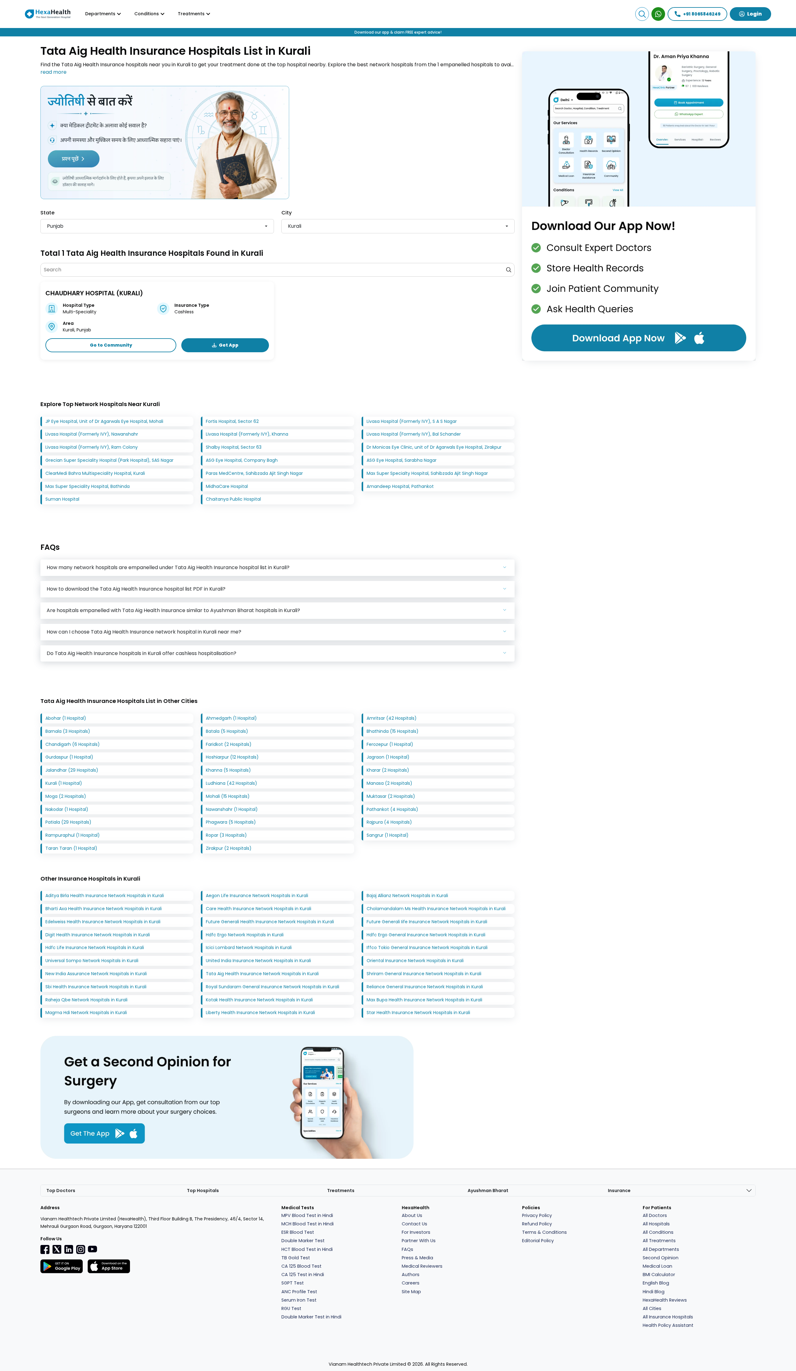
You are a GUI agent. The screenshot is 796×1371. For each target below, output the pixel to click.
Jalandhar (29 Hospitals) (71, 770)
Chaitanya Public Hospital (233, 499)
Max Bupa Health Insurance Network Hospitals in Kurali (424, 1000)
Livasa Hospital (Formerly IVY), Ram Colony (91, 447)
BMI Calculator (659, 1274)
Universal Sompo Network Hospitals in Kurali (91, 960)
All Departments (661, 1249)
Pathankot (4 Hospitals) (392, 809)
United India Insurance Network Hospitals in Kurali (258, 960)
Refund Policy (537, 1224)
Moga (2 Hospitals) (65, 796)
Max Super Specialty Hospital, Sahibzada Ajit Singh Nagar (427, 473)
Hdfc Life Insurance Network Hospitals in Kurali (94, 947)
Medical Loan (657, 1266)
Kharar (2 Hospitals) (388, 770)
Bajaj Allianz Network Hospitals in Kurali (407, 895)
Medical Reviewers (422, 1266)
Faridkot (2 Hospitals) (229, 744)
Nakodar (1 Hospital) (66, 809)
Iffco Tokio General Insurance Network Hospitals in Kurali (427, 947)
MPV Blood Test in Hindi (307, 1215)
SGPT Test (292, 1283)
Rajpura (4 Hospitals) (389, 822)
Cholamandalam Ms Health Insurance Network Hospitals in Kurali (436, 908)
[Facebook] (45, 1249)
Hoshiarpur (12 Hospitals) (232, 757)
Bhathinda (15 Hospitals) (393, 731)
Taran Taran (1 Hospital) (71, 848)
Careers (410, 1283)
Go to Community (111, 345)
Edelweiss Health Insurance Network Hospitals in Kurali (102, 922)
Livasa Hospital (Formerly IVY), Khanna (247, 434)
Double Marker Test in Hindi (311, 1317)
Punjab (55, 226)
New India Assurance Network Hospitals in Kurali (96, 974)
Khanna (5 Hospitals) (228, 770)
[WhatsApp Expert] (658, 14)
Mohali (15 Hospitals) (228, 796)
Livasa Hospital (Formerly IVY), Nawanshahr (91, 434)
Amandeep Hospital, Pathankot (400, 486)
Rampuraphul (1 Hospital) (72, 835)
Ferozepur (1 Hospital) (390, 744)
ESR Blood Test (297, 1232)
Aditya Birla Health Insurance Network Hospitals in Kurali (104, 895)
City (286, 212)
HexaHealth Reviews (665, 1300)
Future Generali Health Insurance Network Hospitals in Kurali (270, 922)
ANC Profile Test (299, 1292)
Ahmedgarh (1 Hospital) (231, 718)
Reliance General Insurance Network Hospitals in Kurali (425, 987)
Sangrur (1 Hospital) (388, 835)
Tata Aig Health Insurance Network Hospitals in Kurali (262, 974)
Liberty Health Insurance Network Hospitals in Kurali (260, 1012)
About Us (412, 1215)
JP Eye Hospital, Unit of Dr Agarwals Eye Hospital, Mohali (104, 421)
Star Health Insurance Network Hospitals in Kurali (418, 1012)
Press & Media (417, 1258)
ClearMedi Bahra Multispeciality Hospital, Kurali (95, 473)
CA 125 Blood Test (301, 1266)
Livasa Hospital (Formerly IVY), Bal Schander (414, 434)
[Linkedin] (68, 1249)
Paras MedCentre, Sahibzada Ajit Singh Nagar (254, 473)
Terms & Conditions (544, 1232)
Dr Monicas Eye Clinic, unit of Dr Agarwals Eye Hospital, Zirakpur (434, 447)
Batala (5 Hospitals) (227, 731)
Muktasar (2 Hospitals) (391, 796)
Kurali (294, 226)
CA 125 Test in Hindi (302, 1274)
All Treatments (659, 1241)
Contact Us (414, 1224)
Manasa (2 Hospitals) (389, 783)
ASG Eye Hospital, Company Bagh (242, 460)
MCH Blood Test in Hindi (307, 1224)
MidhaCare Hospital (227, 486)
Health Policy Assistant (668, 1325)
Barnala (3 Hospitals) (67, 731)
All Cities (652, 1308)
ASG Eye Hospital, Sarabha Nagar (402, 460)
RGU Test (291, 1308)
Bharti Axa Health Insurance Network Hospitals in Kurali (103, 908)
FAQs (407, 1249)
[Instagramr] (80, 1249)
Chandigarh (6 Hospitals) (72, 744)
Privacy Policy (537, 1215)
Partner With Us (419, 1241)
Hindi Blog (653, 1292)
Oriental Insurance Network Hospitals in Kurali (415, 960)
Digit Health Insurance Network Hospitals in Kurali (97, 935)
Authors (410, 1274)
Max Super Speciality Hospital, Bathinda (87, 486)
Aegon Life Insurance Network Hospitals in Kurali (257, 895)
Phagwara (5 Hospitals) (231, 822)
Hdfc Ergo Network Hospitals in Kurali (245, 935)
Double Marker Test (303, 1241)
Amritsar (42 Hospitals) (392, 718)
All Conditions (658, 1232)
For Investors (416, 1232)
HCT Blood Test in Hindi (307, 1249)
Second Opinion (660, 1258)
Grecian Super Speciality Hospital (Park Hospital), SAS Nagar (109, 460)
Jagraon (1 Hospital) (388, 757)
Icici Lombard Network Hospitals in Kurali (249, 947)
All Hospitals (656, 1224)
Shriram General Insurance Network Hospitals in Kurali (424, 974)
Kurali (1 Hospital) (63, 783)
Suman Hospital (62, 499)
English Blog (656, 1283)
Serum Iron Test (299, 1300)
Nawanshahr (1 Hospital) (232, 809)
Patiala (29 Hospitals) (68, 822)
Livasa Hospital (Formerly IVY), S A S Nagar (412, 421)
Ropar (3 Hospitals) (226, 835)
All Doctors (655, 1215)
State (47, 212)
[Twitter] (57, 1249)
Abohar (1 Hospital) (65, 718)
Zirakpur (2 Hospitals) (229, 848)
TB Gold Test (295, 1258)
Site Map (411, 1292)
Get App (228, 345)
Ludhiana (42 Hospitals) (231, 783)
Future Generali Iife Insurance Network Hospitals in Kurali (427, 922)
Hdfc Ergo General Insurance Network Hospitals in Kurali (426, 935)
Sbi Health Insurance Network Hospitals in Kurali (95, 987)
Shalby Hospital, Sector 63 (233, 447)
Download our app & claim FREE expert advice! (398, 32)
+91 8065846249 (701, 14)
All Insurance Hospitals (668, 1317)
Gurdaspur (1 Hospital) (69, 757)
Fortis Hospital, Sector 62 (232, 421)
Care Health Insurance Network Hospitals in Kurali (258, 908)
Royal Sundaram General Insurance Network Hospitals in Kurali (272, 987)
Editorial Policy (538, 1241)
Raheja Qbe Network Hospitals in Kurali (86, 1000)
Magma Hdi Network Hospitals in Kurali (86, 1012)
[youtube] (92, 1249)
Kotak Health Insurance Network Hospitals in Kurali (259, 1000)
